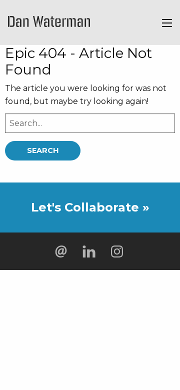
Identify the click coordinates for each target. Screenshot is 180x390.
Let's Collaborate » (90, 207)
